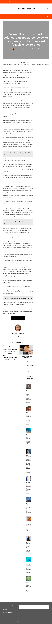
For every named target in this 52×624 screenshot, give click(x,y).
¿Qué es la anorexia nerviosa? (10, 356)
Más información (18, 318)
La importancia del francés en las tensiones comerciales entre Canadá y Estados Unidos (23, 1)
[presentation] (9, 1)
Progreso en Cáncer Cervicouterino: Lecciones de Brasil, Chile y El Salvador (27, 356)
